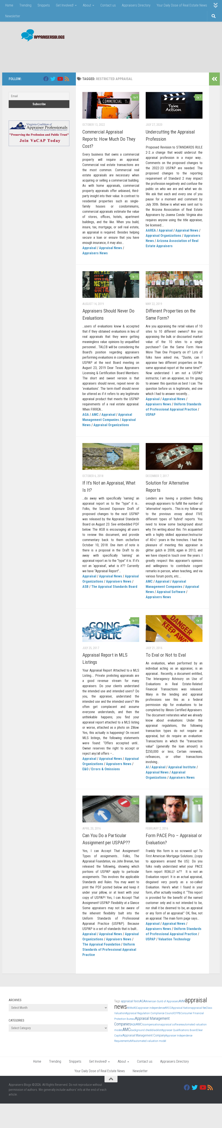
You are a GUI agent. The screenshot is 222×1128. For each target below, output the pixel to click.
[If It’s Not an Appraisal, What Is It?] (110, 456)
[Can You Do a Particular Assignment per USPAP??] (110, 809)
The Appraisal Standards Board (114, 587)
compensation (152, 1024)
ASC (135, 1007)
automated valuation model (150, 1041)
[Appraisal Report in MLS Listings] (110, 628)
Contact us (108, 5)
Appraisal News (110, 248)
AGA (85, 415)
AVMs (130, 1007)
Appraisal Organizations (163, 236)
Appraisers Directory (136, 5)
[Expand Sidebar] (214, 79)
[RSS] (66, 78)
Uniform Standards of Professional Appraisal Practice (109, 949)
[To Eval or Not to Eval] (174, 628)
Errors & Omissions (105, 769)
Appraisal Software (171, 592)
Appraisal (89, 248)
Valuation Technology (174, 939)
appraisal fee (198, 1007)
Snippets (44, 5)
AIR (132, 1041)
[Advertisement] (134, 54)
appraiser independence (151, 1007)
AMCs (140, 1024)
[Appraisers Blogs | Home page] (41, 36)
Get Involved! (64, 5)
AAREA (151, 230)
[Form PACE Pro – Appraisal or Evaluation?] (174, 809)
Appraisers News (95, 253)
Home (9, 5)
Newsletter (12, 16)
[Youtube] (59, 78)
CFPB (177, 1013)
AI (147, 767)
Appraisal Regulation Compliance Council (150, 1013)
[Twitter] (53, 78)
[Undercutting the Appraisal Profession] (174, 105)
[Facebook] (46, 78)
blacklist (157, 1030)
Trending (25, 5)
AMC (95, 415)
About (87, 5)
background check (141, 1030)
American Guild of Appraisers (162, 1001)
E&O (85, 769)
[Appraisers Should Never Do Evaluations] (110, 284)
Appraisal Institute (182, 767)
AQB (133, 1024)
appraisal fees (130, 1001)
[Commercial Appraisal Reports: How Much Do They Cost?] (110, 105)
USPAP (150, 415)
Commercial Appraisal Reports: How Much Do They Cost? (108, 139)
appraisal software (171, 1024)
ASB (85, 587)
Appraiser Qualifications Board (179, 1030)
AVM (182, 1001)
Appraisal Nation (181, 1007)
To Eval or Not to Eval (166, 655)
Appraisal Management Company (144, 1035)
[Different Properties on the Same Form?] (174, 284)
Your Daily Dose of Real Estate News (182, 5)
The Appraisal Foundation (101, 944)
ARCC (168, 1007)
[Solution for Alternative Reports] (174, 456)
